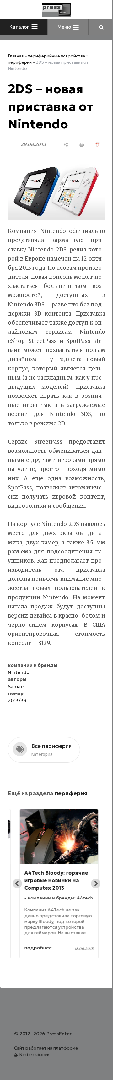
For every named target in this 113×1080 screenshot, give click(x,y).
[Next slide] (91, 908)
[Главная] (54, 10)
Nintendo (19, 697)
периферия (20, 62)
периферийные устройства (56, 56)
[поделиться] (61, 144)
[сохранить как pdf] (93, 144)
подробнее (38, 972)
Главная (16, 56)
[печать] (77, 144)
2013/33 (17, 725)
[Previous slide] (17, 908)
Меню (62, 27)
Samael (16, 711)
